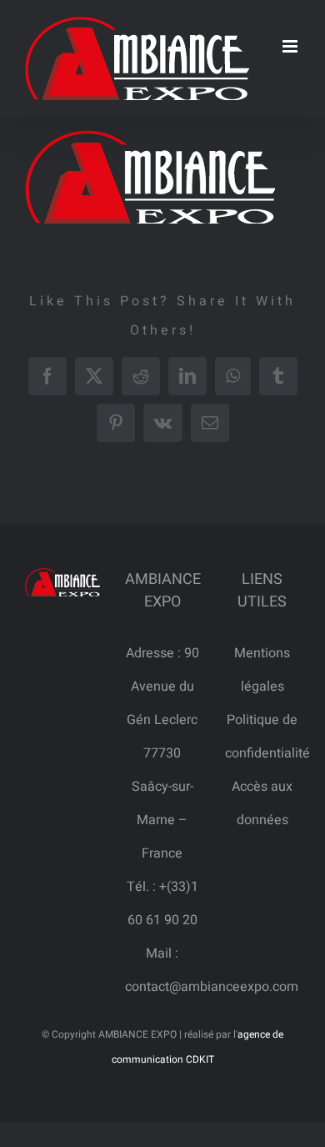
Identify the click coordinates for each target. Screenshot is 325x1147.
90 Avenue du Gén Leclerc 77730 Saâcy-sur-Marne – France (163, 753)
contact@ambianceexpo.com (211, 987)
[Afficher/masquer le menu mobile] (291, 46)
